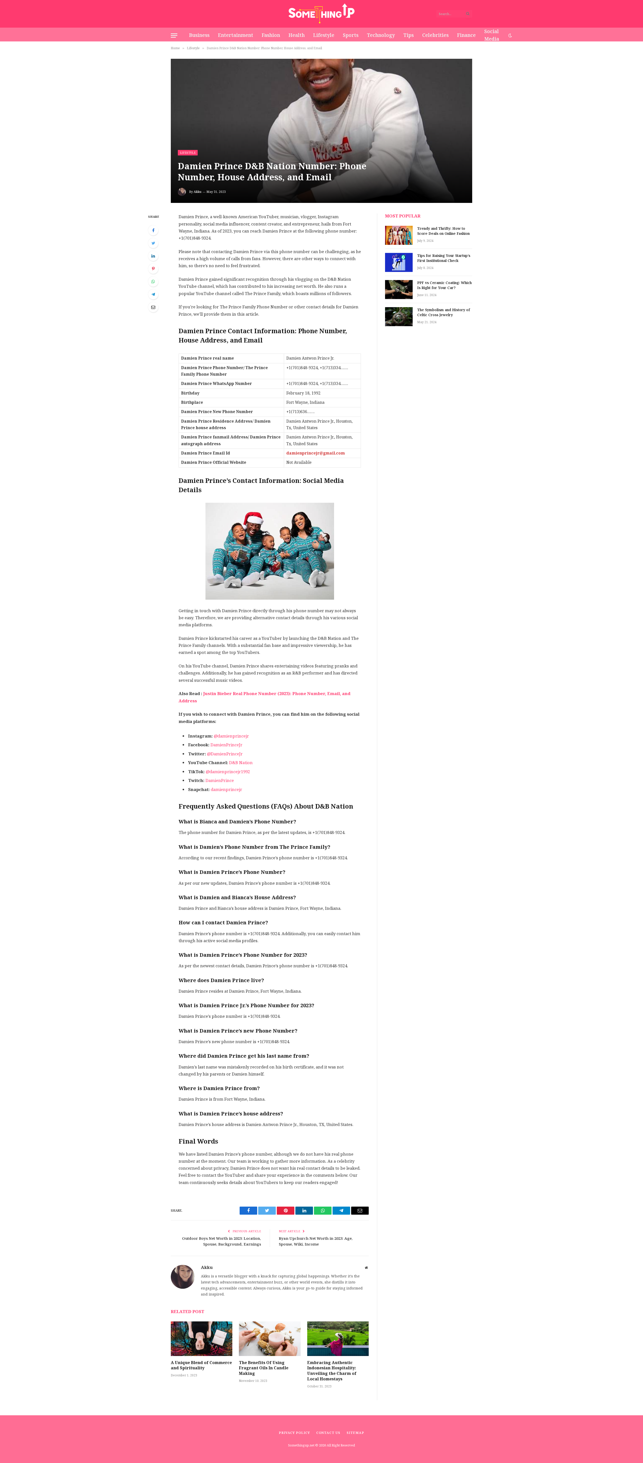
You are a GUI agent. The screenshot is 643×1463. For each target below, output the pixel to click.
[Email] (153, 307)
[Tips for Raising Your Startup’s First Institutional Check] (399, 262)
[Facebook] (153, 230)
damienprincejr (226, 789)
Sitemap (355, 1432)
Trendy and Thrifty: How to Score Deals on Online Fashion (443, 231)
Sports (350, 35)
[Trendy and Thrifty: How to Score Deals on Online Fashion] (399, 235)
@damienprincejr (231, 736)
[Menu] (174, 35)
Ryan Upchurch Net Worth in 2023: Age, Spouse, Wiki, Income (316, 1241)
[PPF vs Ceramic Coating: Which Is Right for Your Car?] (399, 289)
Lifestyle (323, 35)
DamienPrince (219, 780)
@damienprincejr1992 (228, 771)
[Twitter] (153, 243)
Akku (197, 191)
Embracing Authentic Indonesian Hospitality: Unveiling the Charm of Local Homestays (331, 1371)
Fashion (271, 35)
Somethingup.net (301, 1445)
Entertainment (235, 35)
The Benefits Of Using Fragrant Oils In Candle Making (263, 1368)
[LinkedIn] (153, 256)
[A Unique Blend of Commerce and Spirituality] (201, 1338)
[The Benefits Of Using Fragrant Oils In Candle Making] (269, 1338)
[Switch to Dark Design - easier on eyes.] (509, 35)
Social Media (491, 35)
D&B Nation (241, 762)
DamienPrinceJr (226, 745)
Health (297, 35)
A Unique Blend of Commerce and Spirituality (201, 1365)
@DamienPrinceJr (224, 754)
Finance (466, 35)
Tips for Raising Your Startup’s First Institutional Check (443, 258)
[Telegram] (153, 294)
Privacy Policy (294, 1432)
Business (199, 35)
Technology (381, 35)
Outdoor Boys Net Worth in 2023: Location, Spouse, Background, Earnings (221, 1241)
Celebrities (435, 35)
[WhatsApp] (153, 281)
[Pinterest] (153, 269)
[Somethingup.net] (322, 14)
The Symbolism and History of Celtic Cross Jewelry (443, 313)
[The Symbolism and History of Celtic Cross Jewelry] (399, 316)
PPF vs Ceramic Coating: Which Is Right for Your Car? (444, 285)
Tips (408, 35)
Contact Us (328, 1432)
